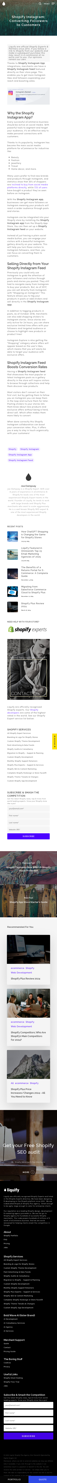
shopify (12, 449)
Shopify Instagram (29, 449)
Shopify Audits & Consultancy (20, 749)
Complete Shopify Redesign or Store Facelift (27, 773)
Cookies (7, 1363)
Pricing (7, 1244)
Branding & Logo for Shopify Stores (22, 737)
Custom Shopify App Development (22, 781)
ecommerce (17, 968)
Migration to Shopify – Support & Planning (25, 753)
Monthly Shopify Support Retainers (22, 761)
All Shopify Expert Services (19, 733)
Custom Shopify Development (20, 757)
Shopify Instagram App (20, 455)
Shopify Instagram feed (21, 460)
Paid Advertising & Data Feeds (20, 745)
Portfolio (14, 1479)
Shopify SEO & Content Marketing (22, 769)
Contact (7, 1347)
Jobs (6, 1247)
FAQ (5, 1240)
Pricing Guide (10, 1351)
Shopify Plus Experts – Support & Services (25, 765)
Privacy (7, 1367)
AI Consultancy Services (14, 1323)
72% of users (40, 187)
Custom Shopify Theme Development (23, 741)
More (26, 1172)
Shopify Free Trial (11, 1382)
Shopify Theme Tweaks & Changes (22, 777)
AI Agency (8, 1327)
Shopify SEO (33, 509)
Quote (43, 1479)
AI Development (11, 1319)
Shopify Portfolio (11, 1236)
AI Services (9, 1331)
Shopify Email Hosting (13, 1378)
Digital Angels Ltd (10, 1458)
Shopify (30, 968)
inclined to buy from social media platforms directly (27, 186)
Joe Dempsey (28, 486)
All (12, 1083)
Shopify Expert (32, 488)
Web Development (21, 972)
